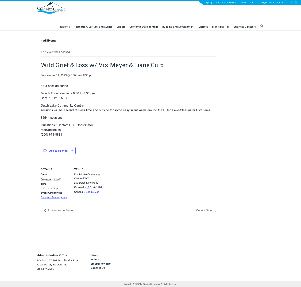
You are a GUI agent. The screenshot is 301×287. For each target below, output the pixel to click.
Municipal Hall (220, 26)
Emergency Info (266, 2)
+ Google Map (91, 191)
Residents (64, 26)
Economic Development (144, 26)
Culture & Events (50, 197)
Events (252, 2)
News (243, 2)
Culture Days (204, 210)
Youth (64, 197)
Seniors (121, 26)
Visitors (203, 26)
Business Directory (245, 26)
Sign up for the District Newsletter (221, 2)
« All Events (48, 40)
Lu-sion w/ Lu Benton (61, 210)
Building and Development (178, 26)
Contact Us (282, 2)
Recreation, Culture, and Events (93, 26)
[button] (262, 27)
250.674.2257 (45, 268)
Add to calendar (58, 150)
